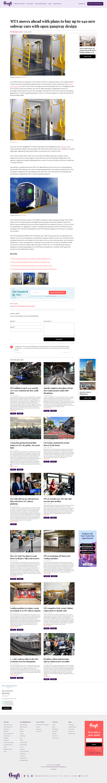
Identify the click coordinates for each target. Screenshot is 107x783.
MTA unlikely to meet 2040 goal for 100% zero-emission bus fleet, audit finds (24, 390)
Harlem (21, 729)
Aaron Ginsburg (15, 395)
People (53, 724)
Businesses (54, 731)
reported (64, 147)
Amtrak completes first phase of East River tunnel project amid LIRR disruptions (58, 390)
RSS (88, 775)
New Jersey (38, 729)
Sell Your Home (55, 738)
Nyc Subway (31, 306)
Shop (49, 3)
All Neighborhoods (24, 760)
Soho (21, 738)
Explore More (57, 3)
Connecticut (38, 731)
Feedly (81, 775)
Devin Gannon (48, 447)
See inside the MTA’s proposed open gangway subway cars (31, 265)
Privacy (60, 775)
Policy (13, 413)
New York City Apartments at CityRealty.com (56, 766)
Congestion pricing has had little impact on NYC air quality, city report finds (25, 445)
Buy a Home (55, 735)
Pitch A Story (71, 729)
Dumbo (21, 747)
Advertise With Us (72, 727)
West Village (22, 735)
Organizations (55, 729)
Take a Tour (87, 56)
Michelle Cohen (17, 32)
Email (12, 327)
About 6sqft (71, 724)
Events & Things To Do (8, 733)
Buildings (54, 733)
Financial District (23, 744)
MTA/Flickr (24, 77)
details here (13, 576)
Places (53, 727)
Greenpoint (22, 755)
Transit (15, 303)
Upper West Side (23, 724)
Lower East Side (23, 742)
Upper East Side (23, 727)
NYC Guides (29, 3)
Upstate (38, 727)
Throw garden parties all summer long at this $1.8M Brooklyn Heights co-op (87, 50)
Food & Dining (7, 735)
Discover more (48, 408)
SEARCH (81, 3)
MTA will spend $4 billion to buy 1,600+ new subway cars (30, 262)
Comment (48, 321)
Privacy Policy (54, 296)
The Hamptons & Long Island (42, 724)
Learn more (13, 410)
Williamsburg (23, 753)
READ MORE (46, 458)
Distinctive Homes (19, 3)
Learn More (7, 708)
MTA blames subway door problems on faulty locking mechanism (34, 269)
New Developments (41, 3)
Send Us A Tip (71, 731)
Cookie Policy (67, 775)
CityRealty (58, 764)
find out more (14, 521)
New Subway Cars (22, 306)
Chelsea (21, 733)
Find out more (14, 466)
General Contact (71, 733)
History (47, 576)
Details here (47, 573)
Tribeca (21, 740)
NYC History (6, 740)
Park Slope (22, 749)
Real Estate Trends (8, 744)
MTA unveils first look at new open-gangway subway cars (31, 258)
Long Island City (23, 758)
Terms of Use (47, 296)
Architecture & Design (8, 742)
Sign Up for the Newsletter (95, 3)
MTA (14, 306)
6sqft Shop (6, 731)
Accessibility (74, 775)
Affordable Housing (8, 749)
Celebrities (6, 738)
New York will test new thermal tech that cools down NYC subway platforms (24, 501)
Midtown (22, 731)
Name (12, 321)
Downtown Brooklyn (24, 751)
